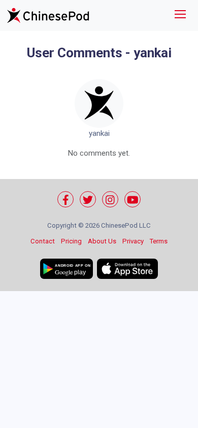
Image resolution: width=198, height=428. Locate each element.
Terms (159, 241)
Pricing (71, 241)
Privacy (133, 241)
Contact (42, 241)
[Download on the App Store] (127, 269)
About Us (102, 241)
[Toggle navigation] (180, 15)
